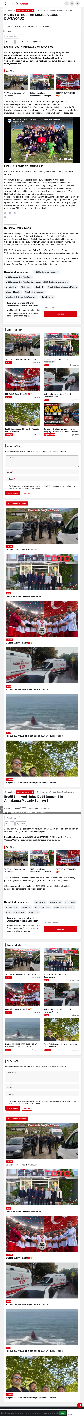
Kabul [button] (62, 1413)
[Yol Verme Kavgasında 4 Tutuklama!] (16, 85)
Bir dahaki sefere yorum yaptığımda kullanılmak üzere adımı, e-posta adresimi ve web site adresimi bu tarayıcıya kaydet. (42, 487)
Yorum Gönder (12, 493)
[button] (72, 3)
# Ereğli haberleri (11, 907)
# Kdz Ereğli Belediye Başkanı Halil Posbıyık (62, 287)
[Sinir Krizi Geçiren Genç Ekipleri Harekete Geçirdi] (61, 384)
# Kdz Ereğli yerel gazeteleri (34, 292)
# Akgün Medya (55, 902)
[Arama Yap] (66, 3)
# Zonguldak (33, 912)
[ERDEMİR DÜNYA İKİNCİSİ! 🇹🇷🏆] (68, 85)
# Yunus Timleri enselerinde (15, 912)
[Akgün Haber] (19, 3)
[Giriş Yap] (77, 3)
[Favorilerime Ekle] (12, 42)
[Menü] (6, 3)
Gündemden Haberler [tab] (17, 503)
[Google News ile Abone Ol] (12, 36)
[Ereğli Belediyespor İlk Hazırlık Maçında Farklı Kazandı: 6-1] (22, 419)
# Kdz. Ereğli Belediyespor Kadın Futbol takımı (21, 297)
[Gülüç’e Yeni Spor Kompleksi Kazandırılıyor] (42, 85)
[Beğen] (6, 42)
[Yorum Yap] (17, 42)
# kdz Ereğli (39, 287)
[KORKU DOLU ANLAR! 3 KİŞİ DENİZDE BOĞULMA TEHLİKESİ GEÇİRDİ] (42, 716)
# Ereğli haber (25, 287)
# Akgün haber (11, 287)
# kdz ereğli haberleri (13, 292)
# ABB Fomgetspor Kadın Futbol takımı (18, 277)
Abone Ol (60, 314)
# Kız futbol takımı (46, 297)
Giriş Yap (27, 493)
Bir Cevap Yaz (13, 446)
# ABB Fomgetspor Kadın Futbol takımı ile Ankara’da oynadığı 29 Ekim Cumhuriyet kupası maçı (37, 282)
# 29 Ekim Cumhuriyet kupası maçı (46, 272)
